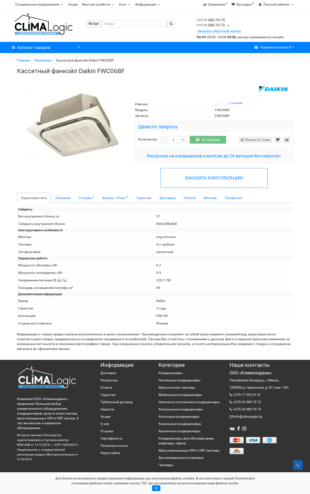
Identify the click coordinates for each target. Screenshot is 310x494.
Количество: (148, 139)
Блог (123, 4)
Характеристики (34, 198)
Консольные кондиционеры (181, 409)
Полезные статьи (114, 446)
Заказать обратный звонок (219, 31)
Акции (73, 4)
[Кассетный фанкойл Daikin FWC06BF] (72, 125)
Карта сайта (110, 453)
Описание (63, 198)
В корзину (211, 139)
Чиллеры (166, 465)
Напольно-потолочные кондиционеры (189, 402)
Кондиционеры (171, 373)
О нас (105, 424)
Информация (145, 4)
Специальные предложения (37, 4)
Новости (107, 409)
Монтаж (210, 198)
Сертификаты (111, 438)
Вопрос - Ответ (115, 197)
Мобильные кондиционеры (180, 395)
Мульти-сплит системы (177, 387)
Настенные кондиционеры (180, 380)
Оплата (189, 198)
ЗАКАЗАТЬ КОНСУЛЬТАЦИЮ (214, 177)
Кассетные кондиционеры (179, 431)
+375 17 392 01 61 (246, 395)
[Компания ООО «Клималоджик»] (47, 377)
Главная (23, 60)
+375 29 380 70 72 (246, 402)
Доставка (167, 198)
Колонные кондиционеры (179, 416)
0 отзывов (235, 103)
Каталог (33, 47)
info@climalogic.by (247, 416)
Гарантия (143, 198)
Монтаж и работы (96, 4)
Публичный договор (117, 402)
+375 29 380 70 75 (246, 409)
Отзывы (86, 197)
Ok (156, 488)
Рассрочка (233, 198)
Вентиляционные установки (181, 458)
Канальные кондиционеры (180, 424)
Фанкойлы (43, 60)
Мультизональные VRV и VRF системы (189, 450)
